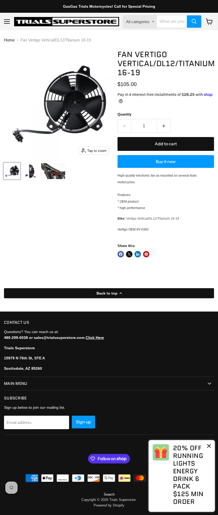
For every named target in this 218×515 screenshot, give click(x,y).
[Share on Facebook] (121, 254)
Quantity (124, 114)
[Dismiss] (209, 446)
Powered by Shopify (109, 505)
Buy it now (165, 161)
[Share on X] (129, 254)
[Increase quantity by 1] (164, 126)
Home (9, 40)
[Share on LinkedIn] (138, 254)
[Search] (194, 21)
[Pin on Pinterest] (146, 254)
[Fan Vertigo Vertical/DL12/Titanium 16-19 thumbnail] (11, 171)
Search (109, 494)
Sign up (83, 421)
